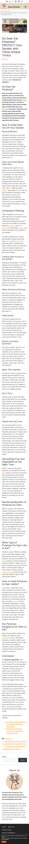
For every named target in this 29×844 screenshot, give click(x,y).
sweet (4, 561)
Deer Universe (14, 7)
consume (5, 109)
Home (4, 827)
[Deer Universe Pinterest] (15, 1)
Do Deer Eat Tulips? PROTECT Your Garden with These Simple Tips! (16, 724)
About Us (11, 827)
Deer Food (8, 738)
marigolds (11, 225)
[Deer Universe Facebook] (12, 1)
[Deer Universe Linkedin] (19, 1)
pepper (4, 190)
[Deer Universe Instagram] (10, 1)
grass (24, 100)
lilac (7, 241)
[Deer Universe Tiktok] (22, 1)
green (4, 473)
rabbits (21, 228)
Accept (4, 841)
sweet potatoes (7, 572)
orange (18, 241)
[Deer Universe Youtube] (7, 1)
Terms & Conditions (8, 833)
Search (4, 757)
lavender (5, 228)
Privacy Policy (6, 830)
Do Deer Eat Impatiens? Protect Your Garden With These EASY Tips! (14, 731)
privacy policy (6, 839)
